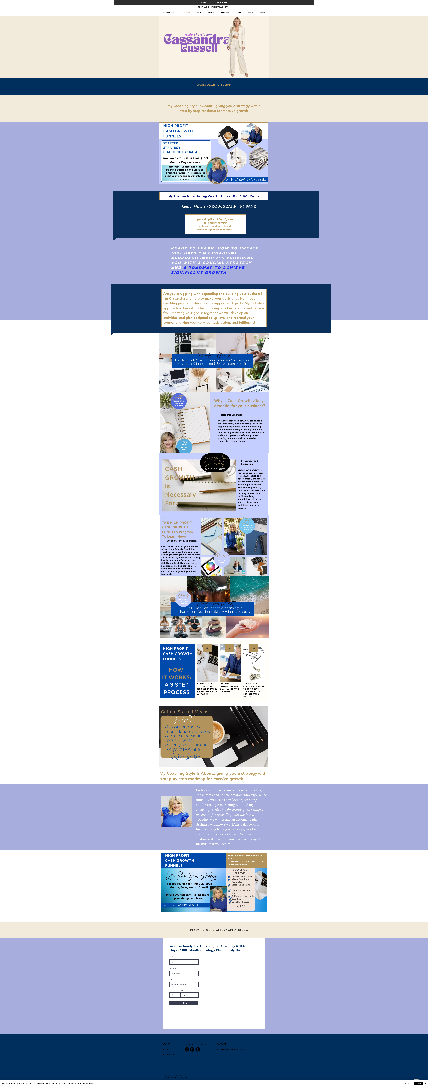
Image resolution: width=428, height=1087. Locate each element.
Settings (408, 1083)
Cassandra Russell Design (179, 1077)
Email (171, 979)
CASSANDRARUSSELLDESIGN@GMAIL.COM (231, 1050)
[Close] (425, 1083)
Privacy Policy (88, 1083)
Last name (173, 968)
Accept (418, 1083)
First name (173, 957)
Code (171, 990)
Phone (183, 990)
